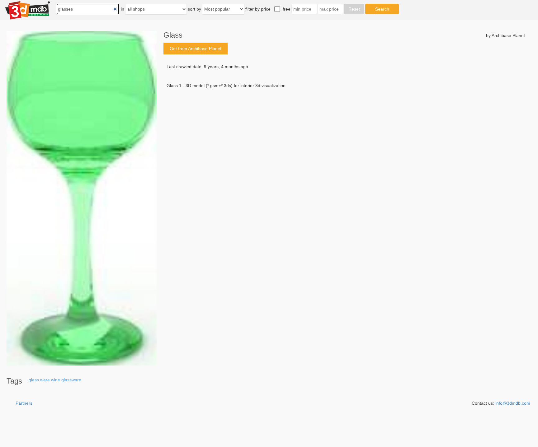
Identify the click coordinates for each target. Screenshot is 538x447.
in (122, 9)
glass (34, 379)
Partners (24, 403)
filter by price (258, 9)
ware (45, 379)
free (286, 9)
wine (55, 379)
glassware (71, 379)
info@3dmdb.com (512, 403)
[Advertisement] (344, 135)
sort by (194, 9)
